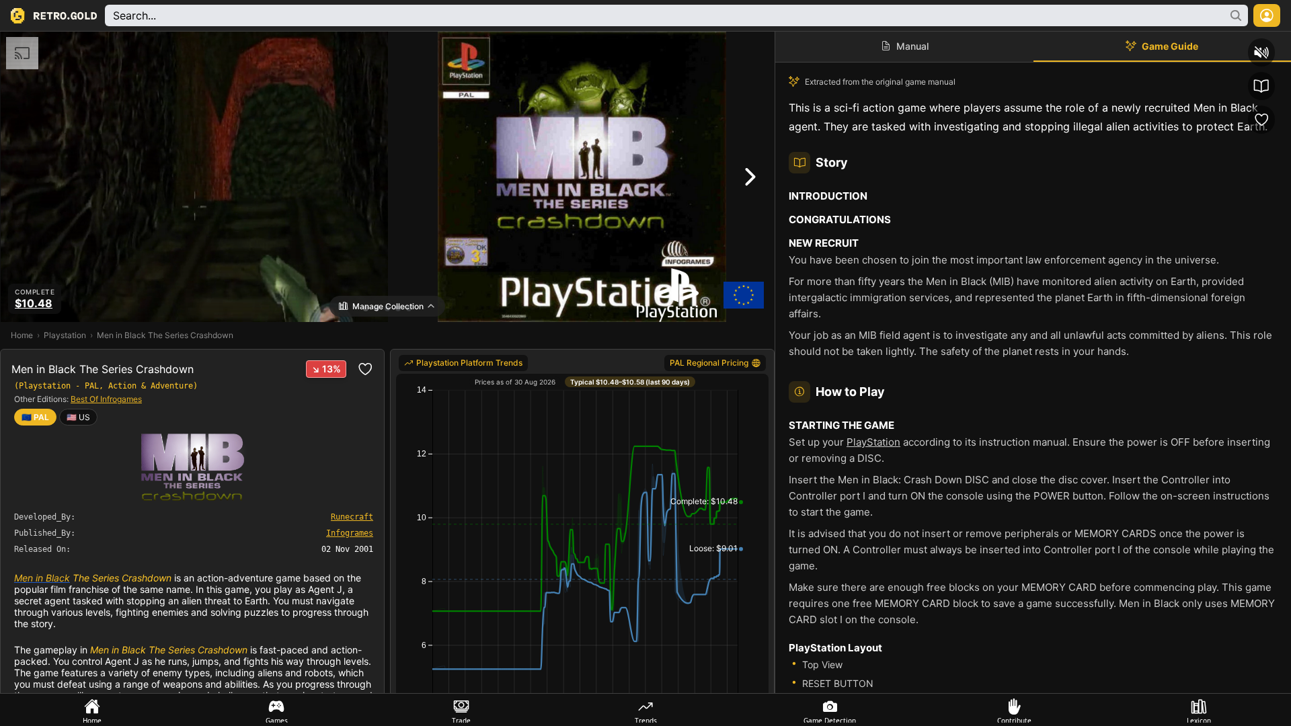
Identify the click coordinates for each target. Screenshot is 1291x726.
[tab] (92, 710)
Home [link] (22, 335)
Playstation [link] (65, 335)
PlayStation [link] (873, 442)
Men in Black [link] (42, 577)
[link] (78, 417)
